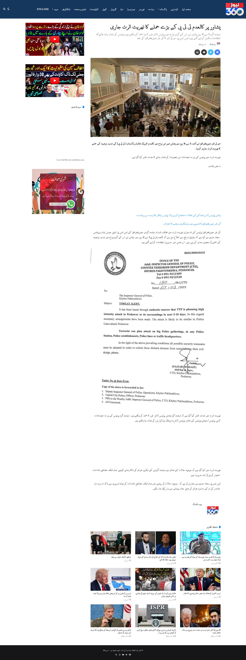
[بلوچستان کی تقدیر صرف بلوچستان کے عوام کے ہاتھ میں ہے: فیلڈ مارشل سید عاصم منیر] (200, 542)
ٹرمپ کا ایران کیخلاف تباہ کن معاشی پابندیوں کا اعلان (202, 593)
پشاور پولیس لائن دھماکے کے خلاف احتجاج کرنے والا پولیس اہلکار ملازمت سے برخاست (178, 215)
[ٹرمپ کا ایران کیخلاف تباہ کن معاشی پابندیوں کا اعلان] (200, 579)
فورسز (141, 9)
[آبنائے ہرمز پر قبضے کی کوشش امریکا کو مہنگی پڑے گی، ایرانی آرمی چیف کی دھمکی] (111, 615)
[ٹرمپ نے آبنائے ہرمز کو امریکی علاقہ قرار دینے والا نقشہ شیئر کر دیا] (111, 579)
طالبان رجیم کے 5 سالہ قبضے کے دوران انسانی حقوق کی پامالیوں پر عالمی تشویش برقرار (156, 595)
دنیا (121, 9)
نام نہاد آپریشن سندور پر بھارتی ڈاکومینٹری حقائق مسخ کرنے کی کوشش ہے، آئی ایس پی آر (156, 631)
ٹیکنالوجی (66, 9)
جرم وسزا (131, 9)
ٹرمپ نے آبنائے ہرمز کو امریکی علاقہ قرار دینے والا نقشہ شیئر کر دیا (112, 595)
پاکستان (163, 9)
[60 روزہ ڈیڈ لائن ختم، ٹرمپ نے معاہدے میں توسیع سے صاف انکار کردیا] (200, 615)
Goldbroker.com (78, 160)
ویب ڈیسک (213, 44)
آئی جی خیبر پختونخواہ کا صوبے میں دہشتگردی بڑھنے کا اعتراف (192, 223)
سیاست (151, 9)
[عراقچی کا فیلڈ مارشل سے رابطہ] (111, 542)
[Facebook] (217, 52)
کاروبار (113, 9)
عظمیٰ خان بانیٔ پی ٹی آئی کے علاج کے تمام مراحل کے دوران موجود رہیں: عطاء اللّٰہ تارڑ (157, 558)
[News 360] (235, 9)
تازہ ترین (174, 9)
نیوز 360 (105, 650)
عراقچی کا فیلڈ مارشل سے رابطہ (121, 557)
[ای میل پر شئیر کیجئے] (204, 52)
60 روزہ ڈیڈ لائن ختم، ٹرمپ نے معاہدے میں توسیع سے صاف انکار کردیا (201, 631)
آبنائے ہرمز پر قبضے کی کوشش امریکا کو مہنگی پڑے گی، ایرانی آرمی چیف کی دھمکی (111, 631)
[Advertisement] (156, 192)
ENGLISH (43, 9)
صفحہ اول (186, 9)
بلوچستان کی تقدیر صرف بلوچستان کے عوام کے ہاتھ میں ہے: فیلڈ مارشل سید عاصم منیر (201, 558)
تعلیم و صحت (80, 9)
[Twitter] (211, 52)
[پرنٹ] (197, 52)
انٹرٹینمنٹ (94, 9)
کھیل (104, 9)
